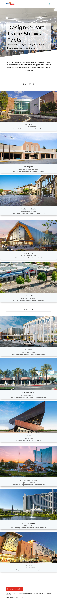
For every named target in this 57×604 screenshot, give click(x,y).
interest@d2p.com (26, 593)
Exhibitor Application (14, 589)
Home (21, 597)
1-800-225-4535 (12, 593)
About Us (8, 597)
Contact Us (15, 597)
